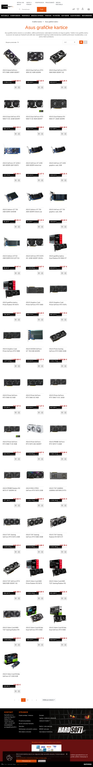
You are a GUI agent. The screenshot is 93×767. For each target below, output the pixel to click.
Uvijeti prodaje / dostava (26, 715)
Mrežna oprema (37, 15)
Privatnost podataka (25, 721)
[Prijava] (82, 9)
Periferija (26, 15)
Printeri (48, 15)
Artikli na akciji (20, 3)
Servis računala (59, 3)
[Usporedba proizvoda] (19, 87)
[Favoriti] (15, 87)
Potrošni (56, 15)
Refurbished (87, 15)
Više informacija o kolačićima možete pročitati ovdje (31, 758)
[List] (85, 42)
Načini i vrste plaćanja (45, 726)
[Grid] (81, 42)
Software (65, 15)
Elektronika (75, 15)
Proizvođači (49, 2)
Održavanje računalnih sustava (28, 729)
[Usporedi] (19, 50)
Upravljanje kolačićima (45, 731)
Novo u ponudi (29, 3)
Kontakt (41, 715)
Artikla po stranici (48, 700)
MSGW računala (44, 729)
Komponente (15, 15)
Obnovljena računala (25, 731)
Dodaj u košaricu (9, 88)
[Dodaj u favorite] (19, 54)
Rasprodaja (39, 2)
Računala (5, 15)
